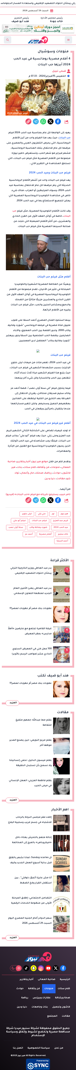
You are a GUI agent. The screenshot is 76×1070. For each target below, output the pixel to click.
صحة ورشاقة (62, 998)
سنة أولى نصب (15, 527)
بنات (19, 467)
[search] (7, 40)
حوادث (57, 473)
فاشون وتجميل (61, 1007)
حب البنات (64, 138)
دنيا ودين (50, 479)
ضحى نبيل (59, 71)
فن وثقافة (43, 467)
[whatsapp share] (43, 121)
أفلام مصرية (45, 534)
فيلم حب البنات (39, 521)
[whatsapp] (28, 121)
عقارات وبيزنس (42, 998)
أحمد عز (29, 534)
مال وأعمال (27, 473)
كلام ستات (30, 467)
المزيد (13, 703)
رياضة (48, 473)
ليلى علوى (27, 514)
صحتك (39, 473)
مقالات (61, 479)
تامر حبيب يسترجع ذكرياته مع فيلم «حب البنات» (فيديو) (38, 494)
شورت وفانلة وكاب (38, 527)
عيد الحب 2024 (60, 527)
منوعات (55, 467)
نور (53, 514)
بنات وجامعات (40, 1007)
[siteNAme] (38, 39)
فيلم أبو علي (19, 521)
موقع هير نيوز (40, 462)
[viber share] (36, 121)
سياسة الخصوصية (38, 1048)
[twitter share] (50, 121)
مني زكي (42, 514)
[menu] (68, 40)
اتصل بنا (18, 1048)
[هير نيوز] (38, 957)
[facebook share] (58, 121)
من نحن (58, 1048)
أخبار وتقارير (23, 462)
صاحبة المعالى (46, 979)
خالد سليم (63, 534)
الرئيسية (65, 979)
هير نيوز (64, 514)
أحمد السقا (62, 541)
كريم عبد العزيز (60, 521)
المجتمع (52, 1016)
